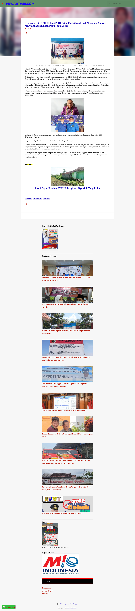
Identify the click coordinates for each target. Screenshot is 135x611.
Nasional (37, 199)
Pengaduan (46, 588)
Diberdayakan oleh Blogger (68, 604)
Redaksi (45, 594)
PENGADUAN (10, 607)
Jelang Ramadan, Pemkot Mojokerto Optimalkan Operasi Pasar (64, 410)
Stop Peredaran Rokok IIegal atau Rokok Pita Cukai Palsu (62, 513)
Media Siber (46, 592)
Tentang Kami (47, 590)
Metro (28, 199)
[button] (26, 33)
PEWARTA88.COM (20, 3)
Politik (47, 199)
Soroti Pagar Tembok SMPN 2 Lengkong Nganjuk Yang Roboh (67, 188)
